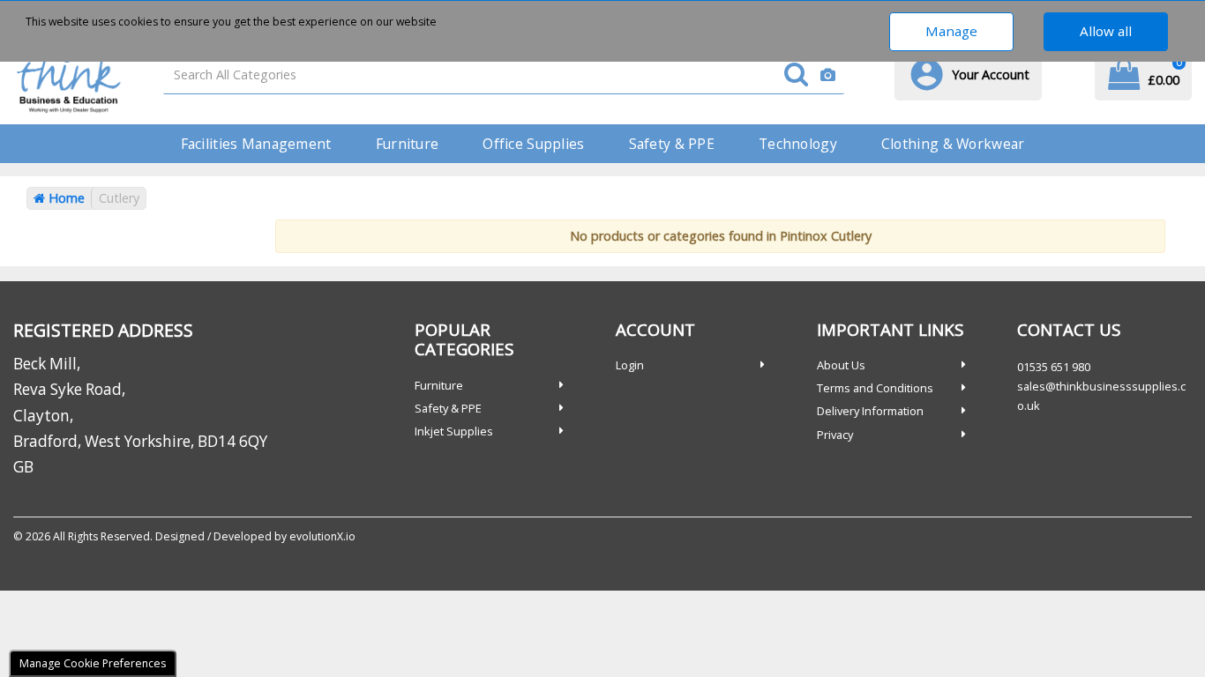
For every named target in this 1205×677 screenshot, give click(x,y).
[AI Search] (828, 75)
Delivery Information (870, 411)
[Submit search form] (796, 75)
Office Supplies (533, 143)
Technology (798, 143)
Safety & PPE (672, 143)
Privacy (835, 435)
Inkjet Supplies (454, 431)
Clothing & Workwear (952, 143)
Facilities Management (256, 143)
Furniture (407, 143)
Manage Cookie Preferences (92, 663)
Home (65, 198)
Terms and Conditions (875, 388)
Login (630, 365)
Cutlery (119, 198)
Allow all (1106, 31)
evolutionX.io (322, 536)
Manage (951, 31)
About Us (841, 365)
